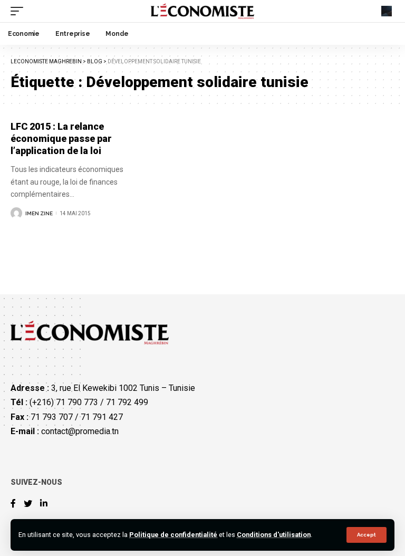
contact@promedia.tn (80, 431)
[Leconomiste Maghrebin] (203, 11)
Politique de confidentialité (173, 535)
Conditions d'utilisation (274, 535)
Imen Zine (39, 213)
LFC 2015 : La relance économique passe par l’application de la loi (61, 139)
